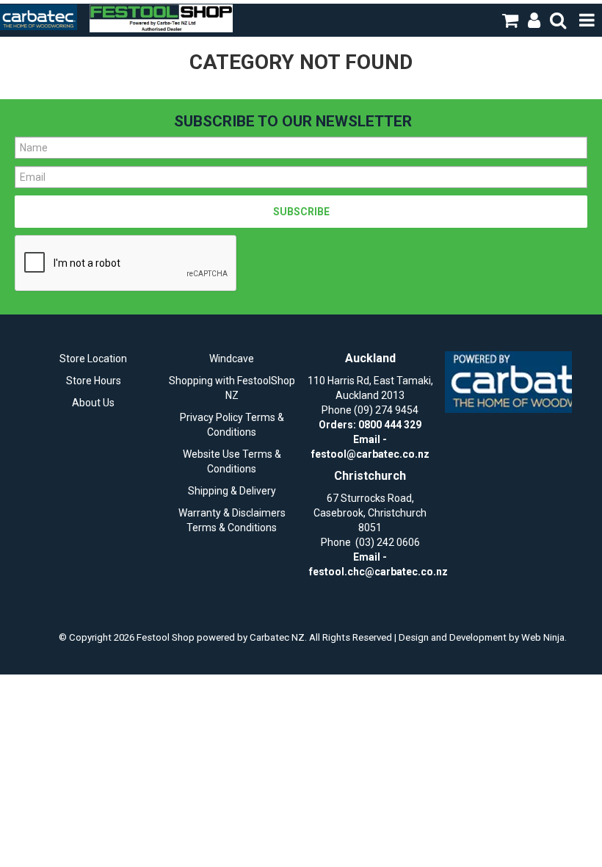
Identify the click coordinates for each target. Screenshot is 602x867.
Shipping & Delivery (232, 491)
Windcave (231, 358)
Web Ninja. (544, 637)
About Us (93, 403)
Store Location (93, 358)
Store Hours (93, 380)
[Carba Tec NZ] (508, 382)
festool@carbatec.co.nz (370, 454)
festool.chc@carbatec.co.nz (378, 572)
